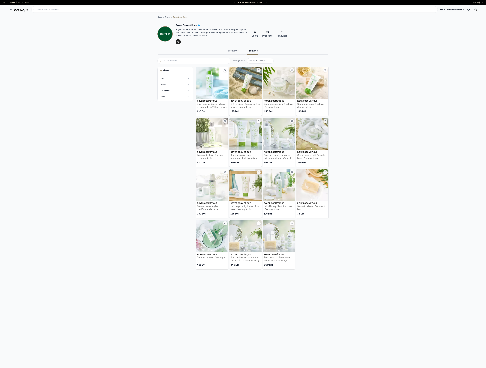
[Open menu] (10, 9)
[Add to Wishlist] (225, 70)
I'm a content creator (455, 9)
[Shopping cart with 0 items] (475, 9)
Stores (167, 17)
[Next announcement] (266, 2)
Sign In (442, 9)
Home (159, 17)
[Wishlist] (468, 9)
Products (253, 50)
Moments (233, 50)
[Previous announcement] (234, 2)
